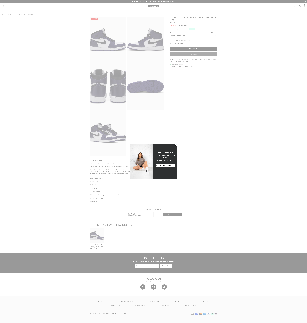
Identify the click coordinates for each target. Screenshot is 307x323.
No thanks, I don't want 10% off (165, 170)
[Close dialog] (176, 145)
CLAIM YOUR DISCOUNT (165, 165)
